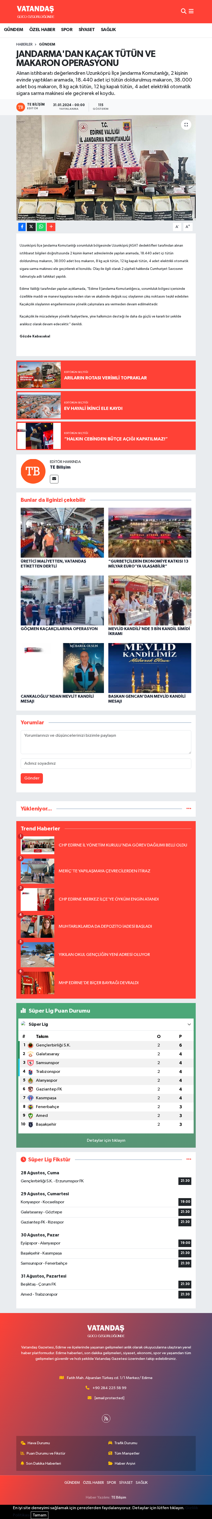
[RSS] (106, 1418)
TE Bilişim (60, 467)
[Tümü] (188, 809)
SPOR (66, 29)
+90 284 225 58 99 (109, 1388)
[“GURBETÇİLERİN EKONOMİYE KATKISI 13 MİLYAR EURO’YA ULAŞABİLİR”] (150, 532)
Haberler (24, 44)
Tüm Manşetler (127, 1453)
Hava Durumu (39, 1443)
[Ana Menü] (191, 11)
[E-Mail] (54, 479)
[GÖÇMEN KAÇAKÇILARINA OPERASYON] (62, 600)
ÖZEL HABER (42, 29)
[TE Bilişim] (33, 471)
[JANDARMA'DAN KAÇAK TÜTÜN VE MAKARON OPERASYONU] (106, 167)
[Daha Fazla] (51, 227)
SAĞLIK (108, 29)
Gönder (32, 778)
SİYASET (87, 29)
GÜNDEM (13, 29)
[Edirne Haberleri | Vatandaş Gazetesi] (35, 11)
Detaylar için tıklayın (106, 1140)
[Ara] (183, 11)
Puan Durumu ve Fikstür (46, 1453)
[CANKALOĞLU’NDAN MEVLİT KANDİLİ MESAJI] (62, 668)
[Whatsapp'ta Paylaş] (41, 227)
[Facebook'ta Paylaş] (22, 227)
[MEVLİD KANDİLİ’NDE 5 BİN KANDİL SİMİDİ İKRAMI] (150, 600)
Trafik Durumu (125, 1443)
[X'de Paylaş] (31, 227)
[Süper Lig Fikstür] (188, 1159)
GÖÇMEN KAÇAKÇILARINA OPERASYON (59, 629)
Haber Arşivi (125, 1463)
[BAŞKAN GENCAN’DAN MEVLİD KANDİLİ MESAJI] (150, 668)
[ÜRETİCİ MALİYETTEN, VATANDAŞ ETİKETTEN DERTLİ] (62, 532)
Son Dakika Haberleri (43, 1463)
